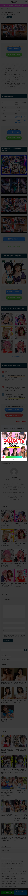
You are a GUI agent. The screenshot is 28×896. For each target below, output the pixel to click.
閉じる (14, 459)
